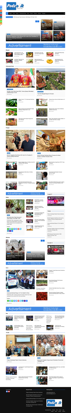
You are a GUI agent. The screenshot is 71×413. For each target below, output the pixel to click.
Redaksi (43, 13)
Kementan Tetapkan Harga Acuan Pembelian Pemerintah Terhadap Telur (55, 229)
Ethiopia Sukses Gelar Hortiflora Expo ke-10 (57, 99)
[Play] (48, 204)
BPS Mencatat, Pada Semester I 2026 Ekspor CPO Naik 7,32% (14, 218)
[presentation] (62, 17)
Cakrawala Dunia (23, 13)
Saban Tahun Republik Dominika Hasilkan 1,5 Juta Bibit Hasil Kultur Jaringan (57, 119)
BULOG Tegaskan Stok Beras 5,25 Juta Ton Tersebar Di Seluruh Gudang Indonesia (55, 219)
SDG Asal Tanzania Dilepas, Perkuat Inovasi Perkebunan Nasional (40, 220)
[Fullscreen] (62, 204)
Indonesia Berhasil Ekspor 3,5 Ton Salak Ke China (20, 38)
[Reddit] (1, 11)
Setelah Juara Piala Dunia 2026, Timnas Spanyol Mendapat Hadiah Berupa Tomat (46, 37)
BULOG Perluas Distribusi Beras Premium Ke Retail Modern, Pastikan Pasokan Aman (29, 17)
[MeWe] (1, 17)
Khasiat (35, 13)
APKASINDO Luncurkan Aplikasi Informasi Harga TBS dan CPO (39, 200)
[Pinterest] (1, 15)
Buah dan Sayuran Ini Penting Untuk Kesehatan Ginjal (39, 60)
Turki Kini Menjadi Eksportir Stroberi (45, 93)
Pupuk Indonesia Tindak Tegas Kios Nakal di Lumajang (15, 256)
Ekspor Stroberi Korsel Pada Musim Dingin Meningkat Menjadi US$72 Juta (26, 109)
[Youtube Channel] (9, 391)
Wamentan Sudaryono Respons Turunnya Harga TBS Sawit (39, 207)
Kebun (17, 13)
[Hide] (0, 25)
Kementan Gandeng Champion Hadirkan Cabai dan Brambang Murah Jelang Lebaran (57, 293)
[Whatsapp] (1, 21)
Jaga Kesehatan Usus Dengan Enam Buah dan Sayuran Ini (59, 60)
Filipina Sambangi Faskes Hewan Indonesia (16, 360)
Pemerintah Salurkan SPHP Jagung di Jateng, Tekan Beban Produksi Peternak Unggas (56, 377)
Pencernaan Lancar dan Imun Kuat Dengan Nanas (39, 53)
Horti (14, 13)
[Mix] (1, 19)
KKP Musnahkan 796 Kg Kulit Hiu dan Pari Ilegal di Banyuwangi (19, 326)
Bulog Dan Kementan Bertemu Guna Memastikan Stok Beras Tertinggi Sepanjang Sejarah (27, 182)
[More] (1, 23)
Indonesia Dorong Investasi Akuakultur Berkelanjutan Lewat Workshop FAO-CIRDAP (39, 318)
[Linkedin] (1, 13)
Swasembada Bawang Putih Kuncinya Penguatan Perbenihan (55, 281)
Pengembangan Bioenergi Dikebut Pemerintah (39, 226)
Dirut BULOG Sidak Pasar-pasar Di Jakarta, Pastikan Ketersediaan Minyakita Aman (56, 182)
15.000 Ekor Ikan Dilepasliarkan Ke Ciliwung (59, 326)
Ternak (31, 13)
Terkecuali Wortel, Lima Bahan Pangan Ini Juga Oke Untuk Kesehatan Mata (59, 37)
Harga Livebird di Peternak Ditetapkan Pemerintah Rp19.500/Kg (25, 377)
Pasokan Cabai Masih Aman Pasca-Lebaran (57, 288)
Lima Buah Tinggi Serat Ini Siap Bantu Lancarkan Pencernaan (19, 60)
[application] (55, 201)
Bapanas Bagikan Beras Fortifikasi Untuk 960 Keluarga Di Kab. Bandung (27, 163)
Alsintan (39, 13)
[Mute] (61, 204)
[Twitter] (1, 9)
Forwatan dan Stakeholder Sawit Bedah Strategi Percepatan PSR (39, 213)
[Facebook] (1, 7)
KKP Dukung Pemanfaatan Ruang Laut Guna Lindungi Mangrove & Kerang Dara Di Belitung (59, 25)
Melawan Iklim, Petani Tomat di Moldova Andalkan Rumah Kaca (56, 109)
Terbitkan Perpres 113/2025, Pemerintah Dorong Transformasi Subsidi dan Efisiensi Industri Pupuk (35, 255)
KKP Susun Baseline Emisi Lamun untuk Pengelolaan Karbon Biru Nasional (59, 317)
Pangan (10, 13)
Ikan (28, 13)
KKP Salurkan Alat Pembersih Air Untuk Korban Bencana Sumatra (40, 326)
